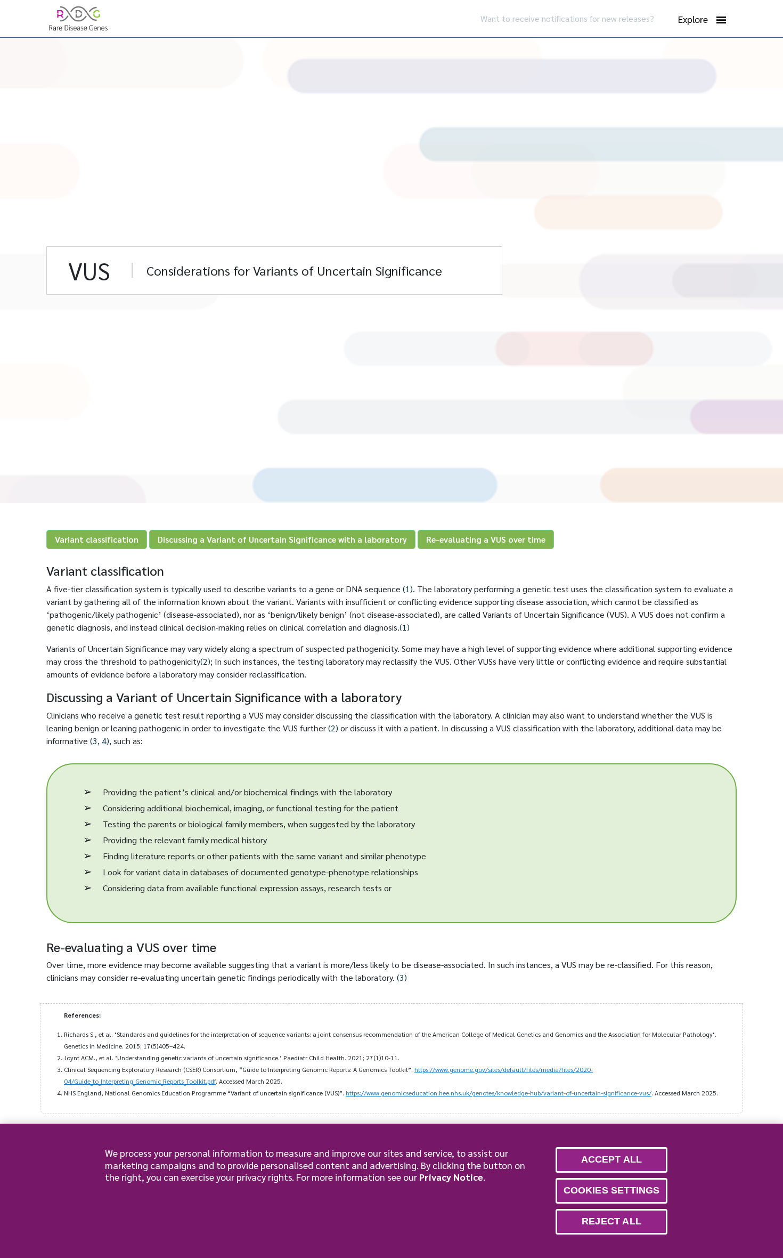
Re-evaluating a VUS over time (485, 539)
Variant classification (96, 539)
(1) (408, 588)
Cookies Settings (612, 1190)
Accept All (611, 1159)
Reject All (611, 1221)
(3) (402, 977)
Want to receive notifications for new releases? (567, 18)
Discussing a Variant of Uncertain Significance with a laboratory (282, 539)
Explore (693, 19)
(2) (205, 661)
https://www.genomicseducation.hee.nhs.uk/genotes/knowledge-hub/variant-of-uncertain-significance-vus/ (498, 1092)
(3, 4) (99, 740)
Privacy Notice (451, 1177)
